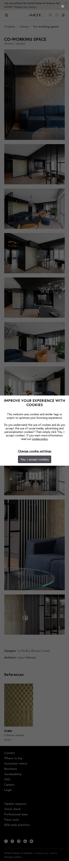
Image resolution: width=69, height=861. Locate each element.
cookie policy (40, 439)
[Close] (63, 6)
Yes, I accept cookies (34, 459)
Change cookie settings (34, 451)
